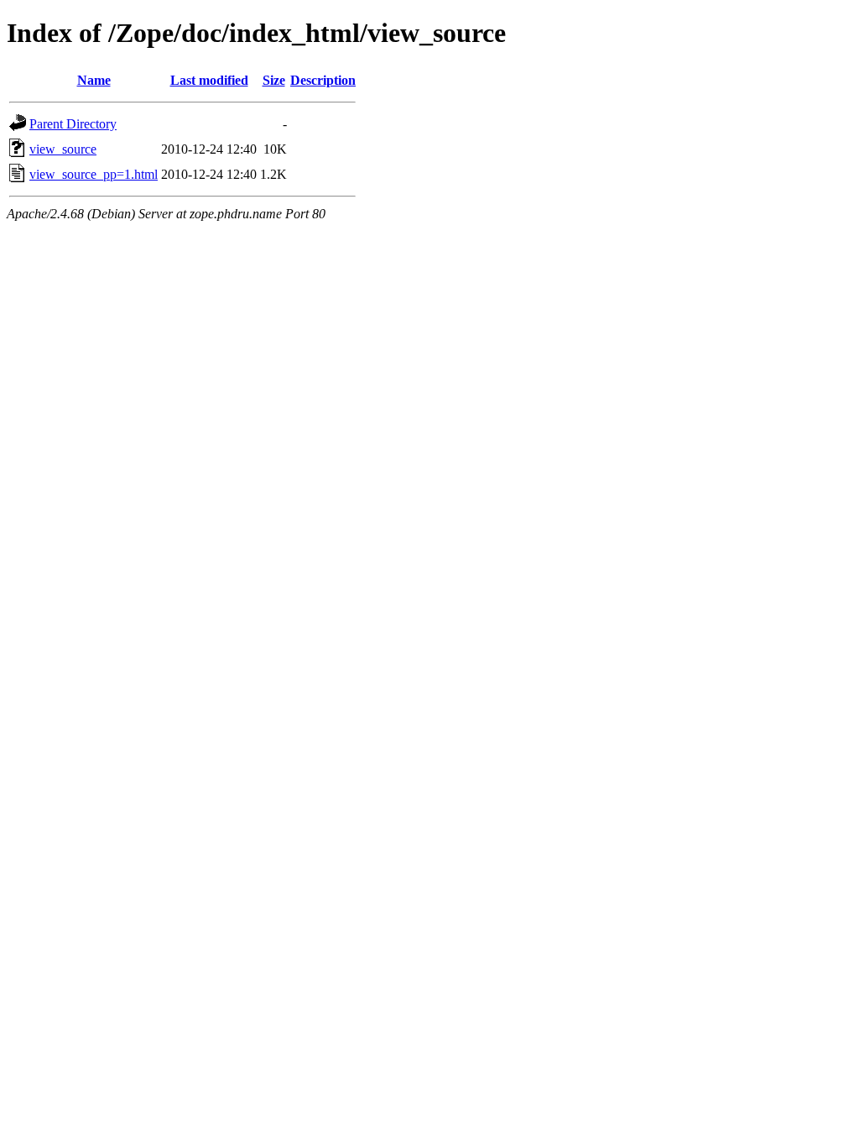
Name (94, 80)
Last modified (209, 80)
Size (274, 80)
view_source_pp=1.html (93, 174)
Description (323, 80)
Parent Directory (73, 124)
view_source (62, 149)
